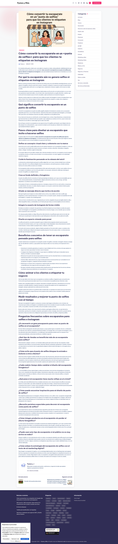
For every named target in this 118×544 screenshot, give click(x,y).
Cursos (79, 23)
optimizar (53, 517)
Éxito (53, 524)
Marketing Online (82, 60)
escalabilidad (48, 508)
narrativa (69, 515)
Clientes (68, 498)
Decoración (81, 25)
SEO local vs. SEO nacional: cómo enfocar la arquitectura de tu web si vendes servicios (28, 503)
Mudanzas (80, 63)
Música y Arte (81, 66)
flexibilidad (69, 508)
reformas (69, 517)
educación (59, 503)
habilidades (58, 510)
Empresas (21, 50)
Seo (79, 80)
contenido (54, 500)
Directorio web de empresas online (86, 28)
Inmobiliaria (81, 51)
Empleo (80, 34)
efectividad (66, 503)
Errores (63, 505)
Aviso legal (77, 498)
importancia (48, 512)
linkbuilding (61, 512)
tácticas (67, 522)
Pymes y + (31, 464)
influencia (55, 512)
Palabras (58, 517)
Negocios (80, 68)
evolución (62, 508)
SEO (52, 520)
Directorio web (61, 541)
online (47, 517)
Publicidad (80, 74)
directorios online (66, 500)
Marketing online (82, 57)
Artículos (80, 17)
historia (64, 510)
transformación (60, 522)
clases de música (61, 498)
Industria (80, 48)
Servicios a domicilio (83, 83)
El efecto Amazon (21, 507)
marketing (53, 515)
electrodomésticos (50, 505)
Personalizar (6, 539)
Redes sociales (81, 77)
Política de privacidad (79, 500)
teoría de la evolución (50, 522)
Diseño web (81, 31)
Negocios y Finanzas (83, 71)
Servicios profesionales (84, 86)
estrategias (56, 508)
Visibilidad (48, 524)
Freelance (80, 43)
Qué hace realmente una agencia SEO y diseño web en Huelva (29, 513)
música (63, 515)
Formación (80, 40)
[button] (96, 3)
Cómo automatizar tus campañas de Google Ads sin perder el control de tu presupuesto (30, 499)
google (79, 46)
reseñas (47, 520)
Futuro (47, 510)
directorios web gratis (50, 503)
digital (60, 500)
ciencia (54, 498)
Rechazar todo (15, 539)
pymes (64, 517)
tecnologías (63, 520)
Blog (79, 20)
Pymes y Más (23, 3)
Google (52, 510)
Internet (80, 54)
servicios (57, 520)
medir (59, 515)
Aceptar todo (24, 539)
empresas (58, 505)
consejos (48, 500)
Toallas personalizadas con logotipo (26, 510)
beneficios (48, 498)
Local (67, 512)
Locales (47, 515)
